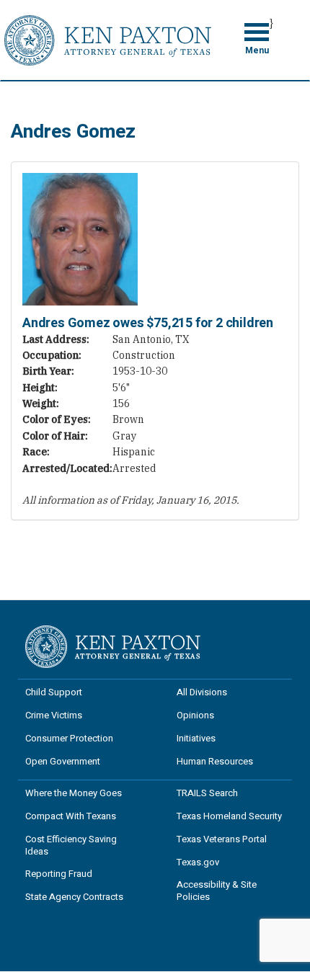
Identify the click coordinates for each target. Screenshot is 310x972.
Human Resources (215, 761)
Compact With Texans (70, 816)
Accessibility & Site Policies (217, 891)
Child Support (53, 692)
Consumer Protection (69, 738)
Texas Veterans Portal (222, 839)
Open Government (62, 761)
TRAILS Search (207, 793)
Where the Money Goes (73, 793)
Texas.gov (198, 862)
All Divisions (202, 692)
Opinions (195, 715)
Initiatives (196, 738)
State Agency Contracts (74, 897)
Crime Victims (53, 715)
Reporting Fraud (58, 873)
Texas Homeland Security (229, 816)
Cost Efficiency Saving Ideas (71, 845)
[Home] (107, 38)
